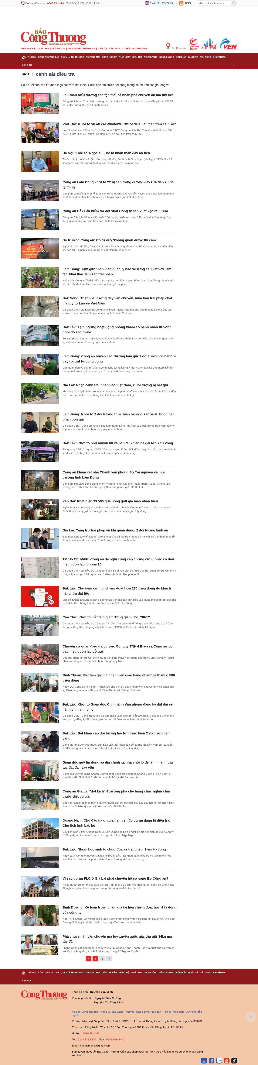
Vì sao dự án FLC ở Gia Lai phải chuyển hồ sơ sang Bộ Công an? (115, 878)
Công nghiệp (109, 57)
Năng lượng (166, 57)
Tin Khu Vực (178, 48)
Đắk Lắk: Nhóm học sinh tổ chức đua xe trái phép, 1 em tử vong (114, 849)
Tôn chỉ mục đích (173, 1011)
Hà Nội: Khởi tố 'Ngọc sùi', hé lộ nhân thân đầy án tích (106, 153)
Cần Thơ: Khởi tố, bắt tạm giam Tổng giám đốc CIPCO (106, 617)
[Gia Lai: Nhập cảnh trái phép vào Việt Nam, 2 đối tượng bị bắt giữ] (40, 393)
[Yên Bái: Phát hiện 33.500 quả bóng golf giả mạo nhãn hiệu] (40, 509)
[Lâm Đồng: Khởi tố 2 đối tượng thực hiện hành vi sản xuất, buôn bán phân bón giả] (40, 422)
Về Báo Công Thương (85, 1011)
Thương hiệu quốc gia (35, 48)
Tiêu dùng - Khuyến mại (213, 57)
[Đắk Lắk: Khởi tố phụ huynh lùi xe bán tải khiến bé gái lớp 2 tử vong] (40, 451)
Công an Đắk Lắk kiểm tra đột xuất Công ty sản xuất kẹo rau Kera (115, 211)
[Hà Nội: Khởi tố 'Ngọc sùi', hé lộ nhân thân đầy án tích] (40, 161)
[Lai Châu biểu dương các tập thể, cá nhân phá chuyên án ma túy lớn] (40, 103)
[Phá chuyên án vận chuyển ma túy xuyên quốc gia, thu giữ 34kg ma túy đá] (40, 944)
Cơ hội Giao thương (134, 48)
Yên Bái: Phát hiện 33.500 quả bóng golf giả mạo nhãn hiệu (110, 501)
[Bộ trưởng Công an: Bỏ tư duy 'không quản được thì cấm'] (40, 248)
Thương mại (93, 57)
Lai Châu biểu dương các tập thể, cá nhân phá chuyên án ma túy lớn (118, 95)
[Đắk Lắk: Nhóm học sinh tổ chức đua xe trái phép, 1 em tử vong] (40, 857)
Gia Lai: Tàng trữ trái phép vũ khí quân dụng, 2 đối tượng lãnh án (115, 530)
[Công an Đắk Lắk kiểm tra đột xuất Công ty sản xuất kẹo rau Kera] (40, 219)
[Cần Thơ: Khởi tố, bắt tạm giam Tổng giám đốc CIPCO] (40, 625)
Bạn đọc (27, 65)
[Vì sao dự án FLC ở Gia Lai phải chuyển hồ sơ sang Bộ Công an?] (40, 886)
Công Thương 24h (48, 57)
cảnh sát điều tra (55, 74)
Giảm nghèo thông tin (81, 48)
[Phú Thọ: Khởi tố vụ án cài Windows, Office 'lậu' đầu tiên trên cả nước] (40, 132)
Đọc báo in (58, 48)
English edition (161, 3)
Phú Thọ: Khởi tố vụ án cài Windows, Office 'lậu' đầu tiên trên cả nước (119, 124)
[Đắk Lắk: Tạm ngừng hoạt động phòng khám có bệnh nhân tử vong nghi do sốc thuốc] (40, 335)
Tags (25, 74)
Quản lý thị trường (72, 57)
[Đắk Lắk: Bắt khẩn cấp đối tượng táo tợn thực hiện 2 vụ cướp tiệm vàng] (40, 741)
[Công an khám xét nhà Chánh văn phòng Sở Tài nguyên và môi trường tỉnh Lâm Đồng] (40, 480)
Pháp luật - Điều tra (130, 57)
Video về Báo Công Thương (117, 1011)
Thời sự (32, 57)
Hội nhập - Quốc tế (187, 57)
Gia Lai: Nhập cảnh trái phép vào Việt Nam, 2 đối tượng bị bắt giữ (115, 385)
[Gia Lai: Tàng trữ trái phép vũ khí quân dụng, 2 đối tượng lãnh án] (40, 538)
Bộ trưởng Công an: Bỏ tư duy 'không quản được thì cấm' (110, 240)
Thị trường (151, 57)
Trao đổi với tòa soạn (148, 1011)
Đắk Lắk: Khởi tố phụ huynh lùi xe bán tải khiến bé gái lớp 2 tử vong (118, 443)
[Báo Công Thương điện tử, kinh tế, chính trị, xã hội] (53, 36)
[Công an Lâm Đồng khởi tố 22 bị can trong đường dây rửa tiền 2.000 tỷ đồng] (40, 190)
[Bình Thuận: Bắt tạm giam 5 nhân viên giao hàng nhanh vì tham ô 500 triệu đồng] (40, 683)
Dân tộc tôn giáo (109, 48)
